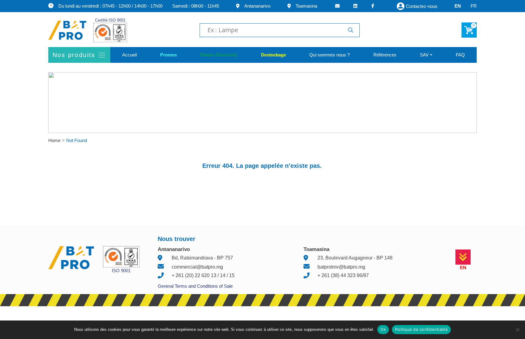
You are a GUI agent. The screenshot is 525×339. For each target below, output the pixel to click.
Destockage (273, 54)
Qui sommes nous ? (329, 54)
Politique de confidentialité (421, 329)
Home (54, 140)
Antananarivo (257, 5)
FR (474, 5)
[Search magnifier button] (350, 30)
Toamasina (306, 5)
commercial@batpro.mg (197, 267)
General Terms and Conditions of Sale (195, 286)
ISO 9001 (121, 270)
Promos (168, 54)
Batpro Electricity (218, 54)
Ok (383, 329)
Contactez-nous (421, 6)
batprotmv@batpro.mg (341, 267)
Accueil (129, 54)
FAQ (460, 54)
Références (384, 54)
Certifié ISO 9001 (110, 20)
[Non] (517, 330)
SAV (424, 54)
